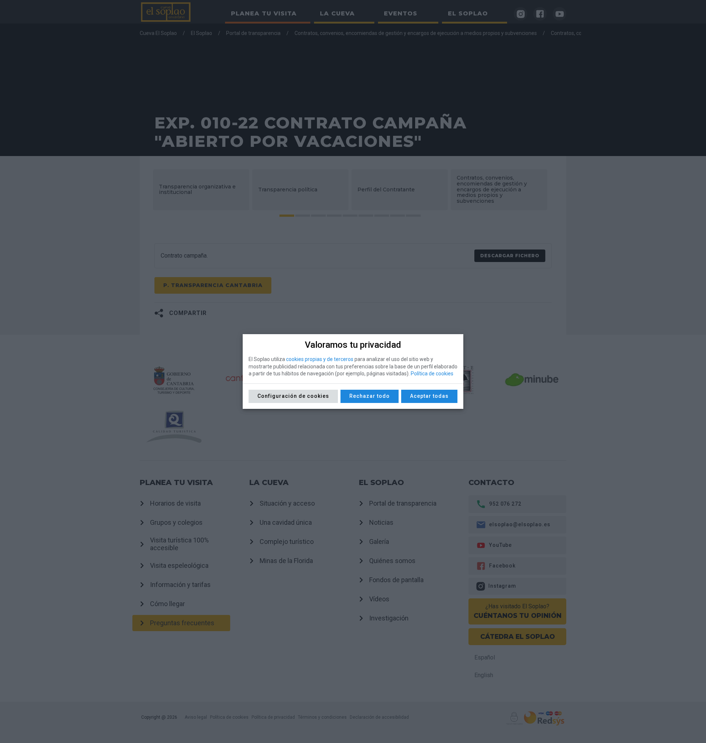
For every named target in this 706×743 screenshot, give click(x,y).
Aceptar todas (429, 396)
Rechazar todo (369, 396)
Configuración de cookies (293, 396)
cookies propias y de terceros (319, 359)
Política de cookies (432, 373)
